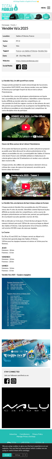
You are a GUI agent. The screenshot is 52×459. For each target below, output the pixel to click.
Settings (17, 455)
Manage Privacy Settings (26, 436)
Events (13, 25)
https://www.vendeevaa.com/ (27, 61)
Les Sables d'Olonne (29, 51)
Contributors (25, 434)
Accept (7, 455)
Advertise (13, 434)
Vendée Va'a (42, 51)
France (18, 51)
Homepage (5, 25)
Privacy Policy (37, 434)
